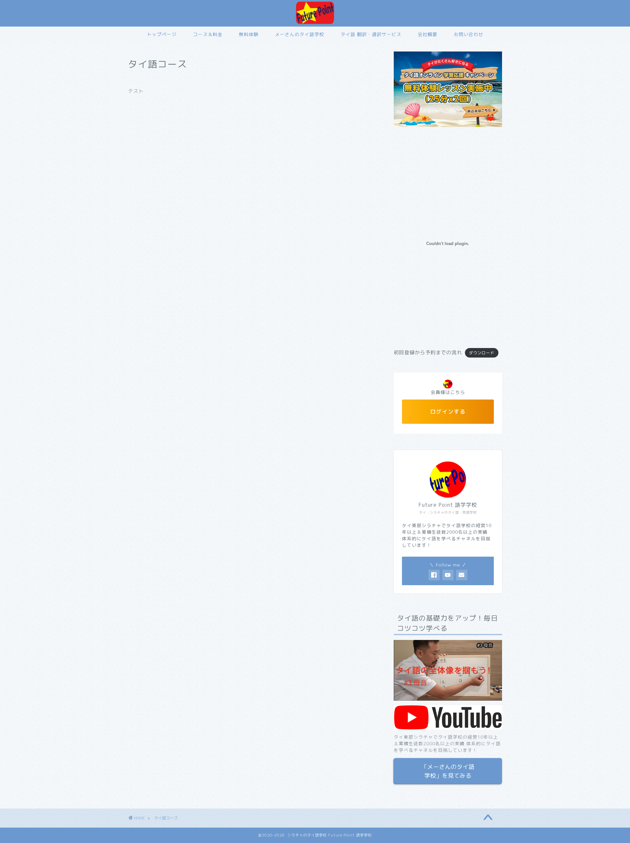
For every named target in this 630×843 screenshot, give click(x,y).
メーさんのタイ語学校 (299, 34)
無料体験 (249, 34)
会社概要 (427, 34)
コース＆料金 (207, 34)
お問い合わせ (468, 34)
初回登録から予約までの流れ (428, 352)
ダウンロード (481, 353)
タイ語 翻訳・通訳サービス (371, 34)
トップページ (162, 34)
